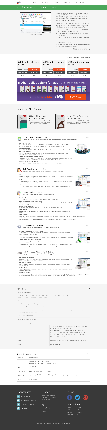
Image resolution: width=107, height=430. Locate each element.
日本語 (69, 410)
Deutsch (79, 407)
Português (70, 414)
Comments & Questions (49, 397)
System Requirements (26, 354)
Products (45, 2)
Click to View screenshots (35, 34)
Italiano (79, 410)
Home (35, 2)
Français (69, 412)
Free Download (22, 72)
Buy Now (34, 69)
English (69, 407)
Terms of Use (45, 410)
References (21, 288)
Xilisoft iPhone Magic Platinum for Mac (38, 117)
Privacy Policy (46, 408)
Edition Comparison (85, 57)
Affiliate (44, 412)
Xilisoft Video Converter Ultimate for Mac (77, 117)
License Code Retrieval (48, 396)
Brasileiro (79, 414)
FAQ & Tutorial (46, 399)
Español (79, 412)
